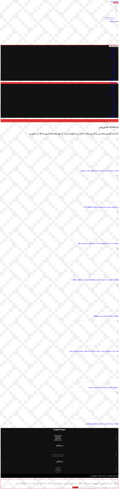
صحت (113, 67)
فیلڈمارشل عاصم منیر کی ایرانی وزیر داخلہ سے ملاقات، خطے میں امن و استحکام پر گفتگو (95, 279)
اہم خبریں (113, 52)
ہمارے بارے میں (110, 18)
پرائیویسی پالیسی (109, 17)
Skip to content (114, 1)
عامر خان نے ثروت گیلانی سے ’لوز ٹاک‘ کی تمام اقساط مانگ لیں (101, 423)
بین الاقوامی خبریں (110, 57)
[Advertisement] (69, 33)
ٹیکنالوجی (112, 72)
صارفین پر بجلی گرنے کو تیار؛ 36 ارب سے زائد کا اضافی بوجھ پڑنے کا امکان (99, 170)
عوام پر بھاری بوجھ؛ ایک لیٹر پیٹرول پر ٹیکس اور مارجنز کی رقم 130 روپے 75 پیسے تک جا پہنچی (93, 350)
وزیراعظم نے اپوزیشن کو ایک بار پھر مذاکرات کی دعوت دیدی (103, 387)
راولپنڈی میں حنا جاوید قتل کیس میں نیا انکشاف (106, 315)
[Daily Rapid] (114, 21)
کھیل (114, 59)
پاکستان (113, 54)
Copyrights (58, 438)
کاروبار (113, 64)
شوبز (114, 62)
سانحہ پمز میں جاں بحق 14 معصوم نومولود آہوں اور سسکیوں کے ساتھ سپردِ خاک (98, 243)
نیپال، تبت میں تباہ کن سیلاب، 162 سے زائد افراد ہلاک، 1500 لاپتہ (101, 206)
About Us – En (58, 440)
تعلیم (114, 69)
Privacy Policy (58, 435)
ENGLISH (112, 79)
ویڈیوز (113, 77)
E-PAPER (115, 2)
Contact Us (58, 437)
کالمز (114, 74)
